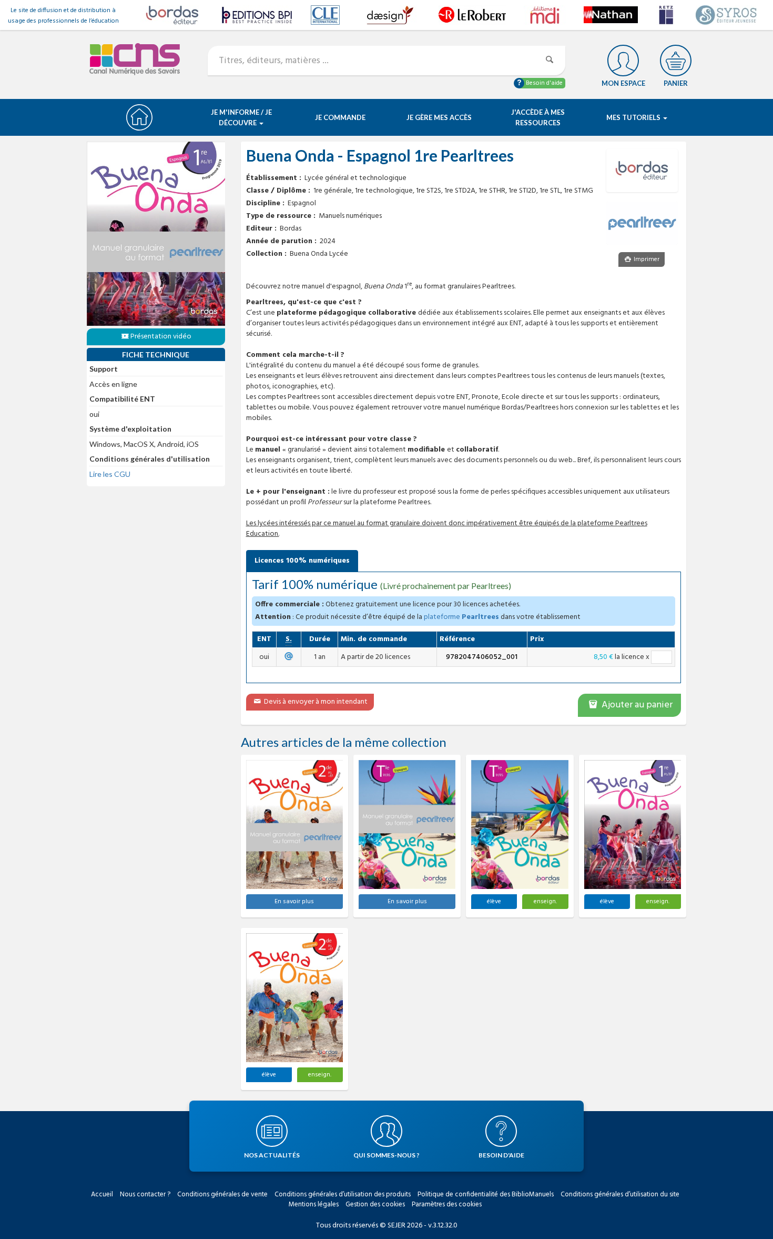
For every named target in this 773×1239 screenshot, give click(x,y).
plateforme (461, 617)
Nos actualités (272, 1155)
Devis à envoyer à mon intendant (315, 702)
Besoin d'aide (543, 83)
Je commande (340, 117)
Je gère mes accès (439, 117)
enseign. (545, 901)
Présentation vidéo (160, 337)
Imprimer (645, 259)
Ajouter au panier (636, 705)
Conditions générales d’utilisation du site (620, 1194)
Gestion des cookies (375, 1204)
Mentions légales (314, 1204)
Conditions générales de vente (222, 1194)
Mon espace (623, 83)
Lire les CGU (109, 473)
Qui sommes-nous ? (386, 1155)
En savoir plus (294, 901)
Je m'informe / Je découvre (241, 117)
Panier (676, 83)
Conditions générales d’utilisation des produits (342, 1194)
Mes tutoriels (634, 117)
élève (494, 901)
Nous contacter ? (145, 1194)
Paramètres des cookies (447, 1204)
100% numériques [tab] (302, 561)
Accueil (102, 1194)
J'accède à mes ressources (538, 117)
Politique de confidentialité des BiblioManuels (486, 1194)
